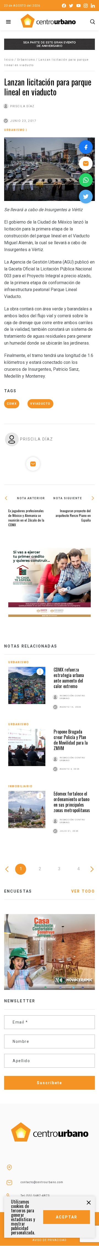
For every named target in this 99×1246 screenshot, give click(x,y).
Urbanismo (26, 59)
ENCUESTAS (18, 891)
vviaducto (40, 403)
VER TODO (83, 891)
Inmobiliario (20, 786)
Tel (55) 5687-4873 (35, 1195)
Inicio (8, 59)
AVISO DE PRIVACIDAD (49, 1240)
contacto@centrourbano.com (42, 1182)
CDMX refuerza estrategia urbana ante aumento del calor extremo (69, 677)
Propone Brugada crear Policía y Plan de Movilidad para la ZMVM (71, 739)
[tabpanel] (49, 753)
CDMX (11, 403)
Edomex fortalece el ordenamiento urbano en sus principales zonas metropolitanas (72, 801)
